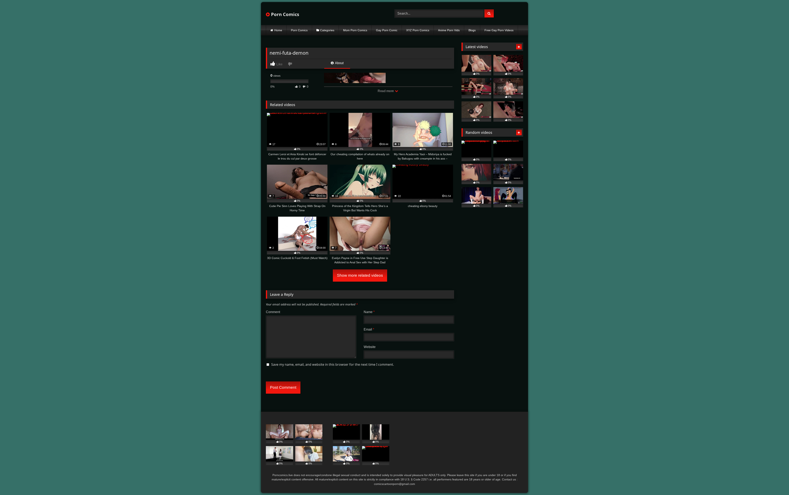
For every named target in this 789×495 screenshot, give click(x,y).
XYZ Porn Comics (417, 30)
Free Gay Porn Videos (498, 30)
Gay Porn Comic (386, 30)
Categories (327, 30)
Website (370, 347)
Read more (386, 91)
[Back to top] (776, 483)
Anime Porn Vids (449, 30)
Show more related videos (360, 275)
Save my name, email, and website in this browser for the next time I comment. (332, 364)
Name (369, 312)
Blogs (472, 30)
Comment (273, 312)
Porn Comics (284, 14)
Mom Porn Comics (355, 30)
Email (369, 329)
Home (278, 30)
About (339, 63)
